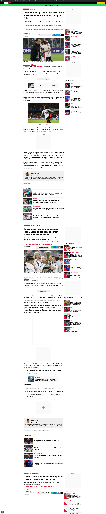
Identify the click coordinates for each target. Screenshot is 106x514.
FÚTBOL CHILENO (53, 3)
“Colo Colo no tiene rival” (19, 0)
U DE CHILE (30, 3)
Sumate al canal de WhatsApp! (52, 5)
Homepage (76, 25)
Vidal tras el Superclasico (29, 0)
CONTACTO (39, 45)
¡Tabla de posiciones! (10, 0)
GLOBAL (45, 42)
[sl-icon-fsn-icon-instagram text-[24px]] (73, 38)
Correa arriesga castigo (60, 0)
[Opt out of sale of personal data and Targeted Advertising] (2, 512)
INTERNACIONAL (62, 3)
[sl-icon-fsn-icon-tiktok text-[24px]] (78, 38)
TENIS (68, 3)
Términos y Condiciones (43, 33)
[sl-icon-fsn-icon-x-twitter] (76, 38)
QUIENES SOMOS (28, 45)
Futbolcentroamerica (60, 45)
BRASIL (37, 42)
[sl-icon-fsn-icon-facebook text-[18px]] (71, 38)
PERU (54, 42)
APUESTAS (36, 3)
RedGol (53, 45)
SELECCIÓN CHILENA (44, 3)
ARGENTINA (32, 42)
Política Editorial (49, 53)
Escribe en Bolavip (46, 45)
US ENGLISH (58, 42)
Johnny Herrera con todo (50, 0)
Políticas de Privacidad (40, 53)
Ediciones (27, 42)
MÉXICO (49, 42)
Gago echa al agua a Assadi (40, 0)
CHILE (41, 42)
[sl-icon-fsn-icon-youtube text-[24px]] (80, 38)
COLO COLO (23, 3)
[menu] (2, 3)
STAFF (34, 45)
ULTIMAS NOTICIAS (16, 3)
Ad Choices (55, 53)
